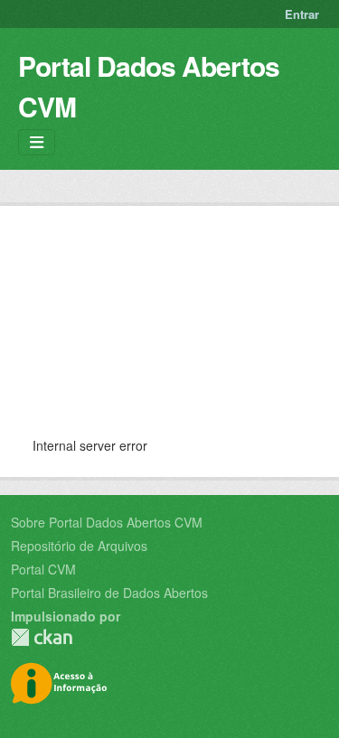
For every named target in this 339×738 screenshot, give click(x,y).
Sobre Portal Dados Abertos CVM (106, 522)
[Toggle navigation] (36, 142)
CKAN (41, 637)
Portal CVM (43, 569)
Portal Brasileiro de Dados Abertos (109, 593)
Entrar (302, 14)
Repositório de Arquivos (79, 546)
